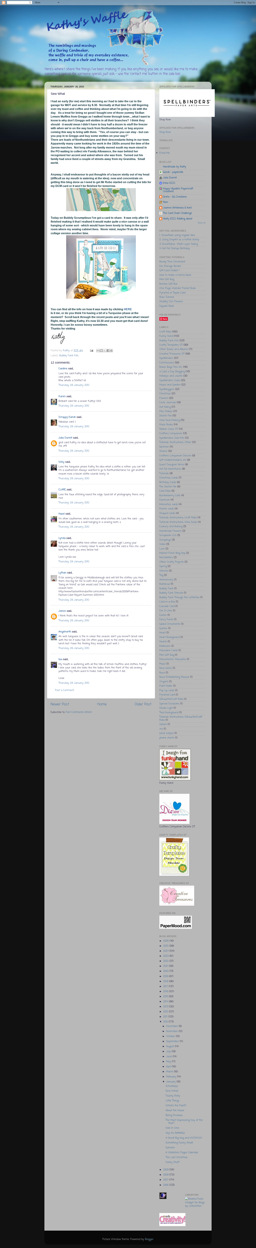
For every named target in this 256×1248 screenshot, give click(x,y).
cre (161, 729)
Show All (201, 223)
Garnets (170, 1148)
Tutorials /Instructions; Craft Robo (178, 518)
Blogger (149, 1239)
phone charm (166, 738)
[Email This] (98, 350)
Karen (62, 396)
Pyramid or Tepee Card (172, 293)
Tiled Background (169, 713)
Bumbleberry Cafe (169, 495)
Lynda (62, 538)
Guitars (163, 628)
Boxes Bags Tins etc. (170, 367)
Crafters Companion (170, 433)
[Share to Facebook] (108, 350)
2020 (166, 971)
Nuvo (162, 673)
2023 (166, 956)
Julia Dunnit (65, 438)
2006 (166, 1185)
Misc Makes (166, 411)
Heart (162, 633)
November (172, 1031)
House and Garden (169, 385)
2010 (166, 1022)
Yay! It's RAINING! (175, 1133)
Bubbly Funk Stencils (171, 593)
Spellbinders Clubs (169, 380)
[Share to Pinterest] (111, 350)
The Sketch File (167, 487)
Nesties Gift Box (168, 284)
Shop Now (165, 132)
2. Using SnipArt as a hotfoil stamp (179, 240)
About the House (175, 1110)
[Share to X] (104, 350)
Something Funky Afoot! (179, 1143)
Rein (165, 202)
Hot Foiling (165, 407)
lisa (60, 659)
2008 (166, 1175)
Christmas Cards (168, 478)
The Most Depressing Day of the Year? (184, 1121)
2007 (166, 1180)
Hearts (163, 642)
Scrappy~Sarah (67, 417)
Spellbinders (166, 358)
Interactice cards (168, 504)
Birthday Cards (167, 482)
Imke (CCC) (169, 183)
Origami (163, 682)
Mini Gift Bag (166, 279)
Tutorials (164, 473)
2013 (166, 1007)
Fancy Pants (166, 619)
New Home (165, 668)
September (173, 1041)
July (169, 1051)
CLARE (62, 490)
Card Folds (165, 491)
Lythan (62, 573)
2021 (166, 966)
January (171, 1082)
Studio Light (166, 708)
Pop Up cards (166, 690)
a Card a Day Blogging (172, 372)
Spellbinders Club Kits (171, 438)
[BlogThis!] (101, 350)
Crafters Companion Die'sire (175, 456)
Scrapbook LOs (167, 535)
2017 (166, 986)
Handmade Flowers (170, 531)
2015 (166, 996)
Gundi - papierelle (173, 172)
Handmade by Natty (174, 167)
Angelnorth (65, 632)
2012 (166, 1012)
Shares (163, 451)
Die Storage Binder (170, 266)
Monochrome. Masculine (172, 659)
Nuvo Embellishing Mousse (174, 677)
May (169, 1062)
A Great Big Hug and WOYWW (184, 1138)
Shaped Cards (167, 513)
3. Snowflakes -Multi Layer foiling (178, 244)
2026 (166, 941)
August (170, 1046)
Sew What (172, 1091)
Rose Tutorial (166, 297)
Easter (163, 615)
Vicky (61, 462)
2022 (166, 961)
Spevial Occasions (169, 704)
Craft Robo (165, 332)
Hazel (62, 514)
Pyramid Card (167, 695)
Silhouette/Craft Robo (171, 699)
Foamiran (164, 500)
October (171, 1036)
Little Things (172, 1101)
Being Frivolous (174, 1115)
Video (162, 544)
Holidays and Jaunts (171, 376)
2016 (166, 991)
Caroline (63, 369)
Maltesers (164, 646)
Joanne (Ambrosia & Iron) (177, 208)
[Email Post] (91, 350)
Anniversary (166, 580)
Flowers (163, 398)
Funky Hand (166, 336)
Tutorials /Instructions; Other (175, 442)
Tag (161, 575)
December (172, 1026)
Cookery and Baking (170, 526)
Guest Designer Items (171, 465)
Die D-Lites (165, 611)
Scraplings (165, 540)
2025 (166, 946)
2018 (166, 981)
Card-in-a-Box (167, 602)
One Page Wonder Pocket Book (177, 288)
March (170, 1072)
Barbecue (164, 584)
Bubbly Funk (166, 589)
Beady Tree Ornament (172, 262)
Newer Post (60, 704)
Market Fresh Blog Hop (172, 553)
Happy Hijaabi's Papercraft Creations (178, 190)
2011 (165, 1017)
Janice (62, 611)
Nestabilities (166, 557)
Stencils (163, 571)
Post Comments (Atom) (79, 712)
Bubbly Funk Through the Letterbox (179, 597)
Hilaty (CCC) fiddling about (177, 219)
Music (162, 664)
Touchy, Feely (173, 1096)
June (169, 1056)
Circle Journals (167, 402)
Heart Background (169, 637)
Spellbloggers (166, 389)
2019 (166, 976)
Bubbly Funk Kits (69, 356)
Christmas (165, 394)
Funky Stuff (172, 1162)
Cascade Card (166, 606)
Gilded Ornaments (169, 624)
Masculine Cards (168, 650)
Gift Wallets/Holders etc (172, 460)
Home (102, 704)
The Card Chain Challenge (177, 213)
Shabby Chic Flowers (171, 301)
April (169, 1067)
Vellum (163, 724)
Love (162, 549)
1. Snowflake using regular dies (177, 235)
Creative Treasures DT (172, 354)
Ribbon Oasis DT (168, 429)
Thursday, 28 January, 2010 (74, 385)
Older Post (143, 704)
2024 (166, 951)
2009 (166, 1170)
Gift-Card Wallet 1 (169, 270)
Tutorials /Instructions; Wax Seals (178, 522)
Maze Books (166, 425)
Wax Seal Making (169, 420)
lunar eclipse (166, 733)
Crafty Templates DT (171, 345)
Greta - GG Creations (175, 197)
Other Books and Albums (173, 349)
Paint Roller (165, 686)
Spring (163, 566)
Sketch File (165, 416)
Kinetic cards (166, 509)
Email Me (164, 153)
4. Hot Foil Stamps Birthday (174, 248)
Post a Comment (64, 690)
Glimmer (164, 447)
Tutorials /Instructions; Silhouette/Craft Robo (180, 718)
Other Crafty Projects (171, 562)
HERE (128, 309)
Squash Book (166, 306)
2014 (166, 1002)
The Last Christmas (177, 1157)
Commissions (166, 363)
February (171, 1077)
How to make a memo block (175, 275)
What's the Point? (176, 1105)
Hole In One (172, 1128)
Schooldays (172, 1086)
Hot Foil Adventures (170, 469)
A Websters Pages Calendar (182, 1152)
